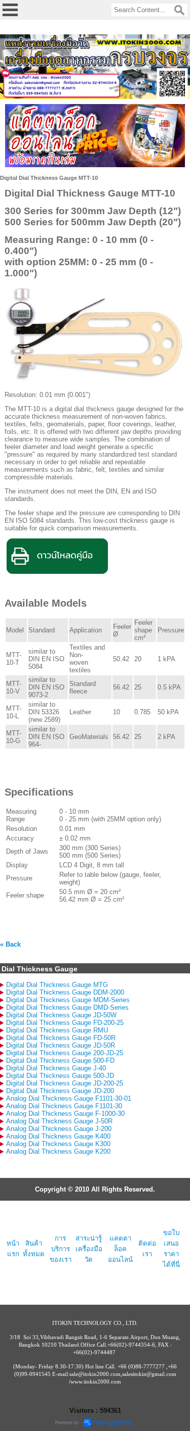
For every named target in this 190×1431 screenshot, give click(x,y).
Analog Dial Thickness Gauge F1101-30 (64, 1106)
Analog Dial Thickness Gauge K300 (58, 1144)
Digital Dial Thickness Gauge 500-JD (60, 1075)
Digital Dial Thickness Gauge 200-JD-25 (64, 1053)
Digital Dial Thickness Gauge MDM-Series (68, 1000)
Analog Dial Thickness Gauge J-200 (58, 1128)
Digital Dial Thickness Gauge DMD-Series (67, 1007)
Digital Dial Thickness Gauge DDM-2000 (65, 992)
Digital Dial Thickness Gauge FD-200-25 (65, 1022)
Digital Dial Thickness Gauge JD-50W (61, 1015)
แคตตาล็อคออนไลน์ (120, 1249)
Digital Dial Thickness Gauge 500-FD (60, 1060)
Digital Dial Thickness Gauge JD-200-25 (64, 1083)
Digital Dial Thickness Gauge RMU (57, 1030)
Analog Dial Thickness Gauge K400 (58, 1136)
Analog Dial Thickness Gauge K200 (58, 1151)
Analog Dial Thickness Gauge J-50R (59, 1121)
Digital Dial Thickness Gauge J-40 (56, 1068)
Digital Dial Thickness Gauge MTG (57, 985)
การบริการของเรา (60, 1249)
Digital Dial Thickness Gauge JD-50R (60, 1045)
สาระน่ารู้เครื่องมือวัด (88, 1249)
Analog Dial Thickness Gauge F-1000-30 (65, 1113)
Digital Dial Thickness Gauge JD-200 (60, 1091)
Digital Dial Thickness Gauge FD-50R (61, 1038)
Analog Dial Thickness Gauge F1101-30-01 (68, 1098)
